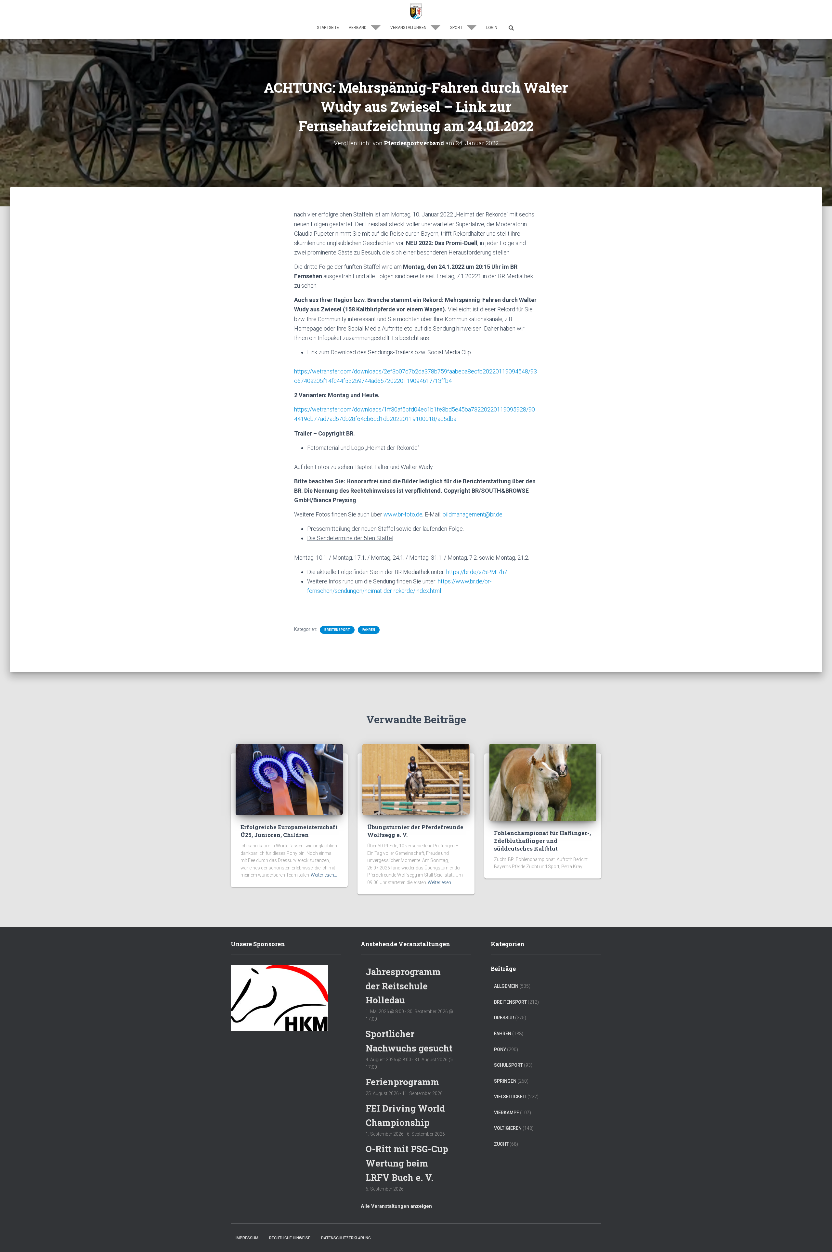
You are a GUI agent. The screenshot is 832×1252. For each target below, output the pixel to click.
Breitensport (337, 630)
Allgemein (506, 986)
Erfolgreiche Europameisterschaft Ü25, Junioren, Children (289, 831)
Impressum (247, 1238)
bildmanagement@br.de (472, 514)
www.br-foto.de (403, 514)
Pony (500, 1049)
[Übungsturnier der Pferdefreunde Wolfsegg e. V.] (416, 779)
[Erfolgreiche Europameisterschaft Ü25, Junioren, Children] (289, 779)
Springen (505, 1081)
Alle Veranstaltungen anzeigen (396, 1206)
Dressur (504, 1017)
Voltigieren (508, 1128)
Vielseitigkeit (510, 1096)
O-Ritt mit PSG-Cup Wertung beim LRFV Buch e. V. (407, 1163)
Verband (358, 27)
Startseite (328, 27)
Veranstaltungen (408, 27)
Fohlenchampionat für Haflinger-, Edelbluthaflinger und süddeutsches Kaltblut (542, 840)
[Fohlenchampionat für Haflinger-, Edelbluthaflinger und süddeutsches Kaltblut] (542, 782)
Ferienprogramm (402, 1082)
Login (491, 27)
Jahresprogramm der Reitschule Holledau (403, 986)
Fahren (368, 630)
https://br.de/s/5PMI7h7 (476, 571)
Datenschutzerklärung (346, 1238)
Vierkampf (506, 1112)
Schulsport (508, 1065)
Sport (456, 27)
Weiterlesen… (324, 875)
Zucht (501, 1144)
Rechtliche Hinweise (289, 1238)
